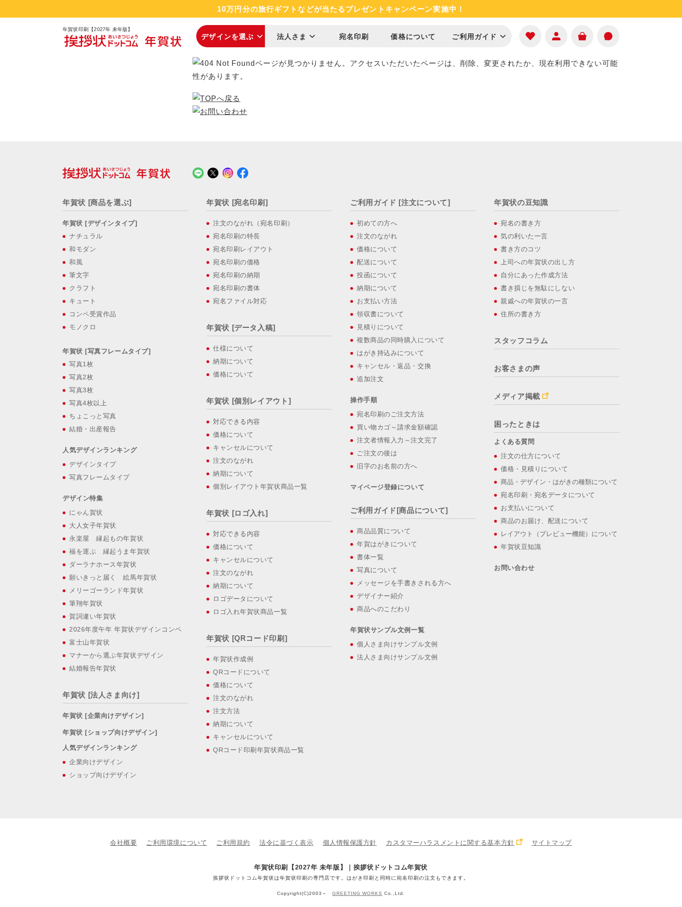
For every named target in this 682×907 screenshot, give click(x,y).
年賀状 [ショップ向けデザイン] (110, 732)
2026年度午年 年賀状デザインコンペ (125, 629)
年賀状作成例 (233, 659)
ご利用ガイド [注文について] (400, 202)
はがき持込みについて (391, 353)
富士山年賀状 (89, 642)
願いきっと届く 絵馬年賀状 (113, 577)
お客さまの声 (517, 368)
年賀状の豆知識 (521, 202)
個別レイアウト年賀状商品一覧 (260, 486)
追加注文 (370, 379)
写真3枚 (81, 390)
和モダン (82, 249)
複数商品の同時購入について (400, 340)
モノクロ (82, 327)
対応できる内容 (236, 421)
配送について (377, 262)
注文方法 (226, 711)
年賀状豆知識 (521, 546)
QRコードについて (241, 672)
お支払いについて (527, 507)
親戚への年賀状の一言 (534, 301)
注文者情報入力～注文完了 (397, 440)
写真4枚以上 (88, 403)
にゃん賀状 (86, 512)
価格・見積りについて (534, 469)
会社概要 (123, 842)
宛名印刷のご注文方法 (391, 414)
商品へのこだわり (384, 609)
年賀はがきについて (387, 544)
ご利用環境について (176, 842)
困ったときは (517, 424)
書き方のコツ (521, 249)
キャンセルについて (243, 447)
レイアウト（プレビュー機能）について (559, 533)
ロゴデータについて (243, 598)
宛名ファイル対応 (240, 301)
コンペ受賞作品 (92, 314)
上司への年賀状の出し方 (538, 262)
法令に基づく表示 (286, 842)
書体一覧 (370, 557)
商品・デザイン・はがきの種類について (559, 481)
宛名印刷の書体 (236, 288)
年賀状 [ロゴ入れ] (237, 513)
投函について (377, 275)
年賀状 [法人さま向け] (101, 695)
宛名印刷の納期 (236, 275)
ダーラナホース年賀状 (103, 564)
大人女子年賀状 (92, 525)
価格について (413, 36)
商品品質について (384, 531)
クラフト (82, 288)
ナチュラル (86, 236)
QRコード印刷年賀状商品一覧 (258, 750)
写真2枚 (81, 377)
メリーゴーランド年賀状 (106, 590)
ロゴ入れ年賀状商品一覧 (250, 611)
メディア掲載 (517, 396)
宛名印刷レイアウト (243, 249)
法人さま (292, 36)
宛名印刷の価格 (236, 262)
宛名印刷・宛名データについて (548, 494)
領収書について (380, 314)
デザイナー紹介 (380, 596)
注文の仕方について (531, 456)
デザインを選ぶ (227, 36)
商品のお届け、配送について (544, 520)
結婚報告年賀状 (92, 668)
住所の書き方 (521, 314)
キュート (82, 301)
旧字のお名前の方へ (387, 466)
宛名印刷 (354, 36)
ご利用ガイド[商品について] (399, 510)
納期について (233, 361)
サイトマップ (552, 842)
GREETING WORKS (357, 893)
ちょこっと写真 (92, 416)
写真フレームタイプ (99, 477)
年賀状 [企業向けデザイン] (103, 715)
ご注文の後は (377, 453)
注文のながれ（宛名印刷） (253, 223)
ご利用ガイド (474, 36)
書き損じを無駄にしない (538, 288)
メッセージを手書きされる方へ (404, 583)
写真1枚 (81, 364)
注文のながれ (233, 460)
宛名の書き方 (521, 223)
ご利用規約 (233, 842)
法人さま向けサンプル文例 (397, 657)
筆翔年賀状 (86, 603)
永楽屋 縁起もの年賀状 (106, 538)
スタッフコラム (521, 341)
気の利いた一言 (524, 236)
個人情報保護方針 (350, 842)
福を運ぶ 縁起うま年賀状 (109, 551)
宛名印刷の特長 (236, 236)
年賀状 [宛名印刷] (237, 202)
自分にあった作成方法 (534, 275)
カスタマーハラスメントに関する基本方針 (450, 842)
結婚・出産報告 (92, 429)
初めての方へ (377, 223)
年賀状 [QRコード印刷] (246, 638)
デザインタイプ (92, 464)
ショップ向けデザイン (103, 775)
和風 (76, 262)
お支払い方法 (377, 301)
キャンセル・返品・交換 (394, 366)
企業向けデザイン (96, 762)
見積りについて (380, 327)
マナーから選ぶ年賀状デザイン (116, 655)
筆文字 (79, 275)
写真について (377, 570)
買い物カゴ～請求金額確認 (397, 427)
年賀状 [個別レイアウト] (248, 401)
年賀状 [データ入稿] (241, 328)
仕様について (233, 348)
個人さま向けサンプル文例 (397, 644)
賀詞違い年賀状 (92, 616)
